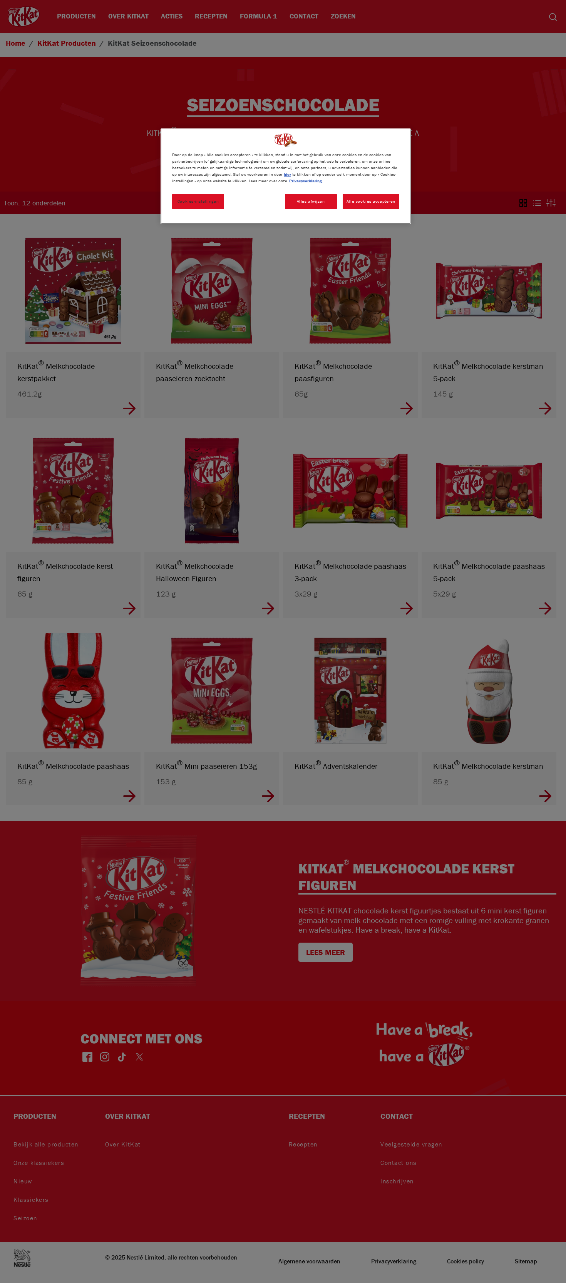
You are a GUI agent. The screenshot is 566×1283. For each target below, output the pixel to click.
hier (287, 174)
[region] (286, 176)
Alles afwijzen (311, 201)
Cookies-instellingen (198, 201)
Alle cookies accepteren (371, 201)
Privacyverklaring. (306, 180)
